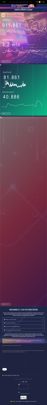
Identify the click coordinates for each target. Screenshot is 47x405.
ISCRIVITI (14, 401)
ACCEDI (43, 2)
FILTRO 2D (6, 61)
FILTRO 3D (6, 113)
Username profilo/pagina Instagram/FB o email (11, 345)
